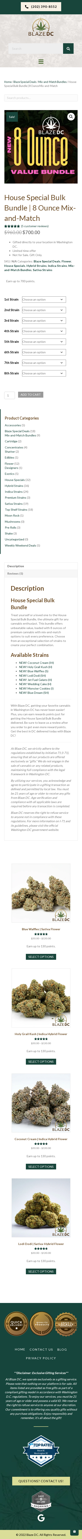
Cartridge (11, 441)
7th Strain (11, 362)
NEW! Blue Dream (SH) (34, 692)
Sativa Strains (42, 270)
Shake (9, 533)
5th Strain (11, 341)
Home (8, 82)
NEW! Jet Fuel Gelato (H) (35, 680)
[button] (41, 6)
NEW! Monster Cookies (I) (36, 688)
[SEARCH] (68, 48)
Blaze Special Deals (24, 82)
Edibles (9, 457)
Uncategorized (14, 539)
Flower (66, 261)
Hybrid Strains (36, 265)
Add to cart (31, 394)
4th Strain (11, 331)
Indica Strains (57, 265)
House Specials (14, 265)
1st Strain (11, 299)
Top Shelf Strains (16, 509)
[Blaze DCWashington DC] (41, 1466)
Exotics (10, 473)
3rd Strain (11, 320)
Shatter (10, 451)
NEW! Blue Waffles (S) (33, 671)
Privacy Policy (41, 1358)
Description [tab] (15, 566)
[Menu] (41, 61)
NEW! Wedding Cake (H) (35, 684)
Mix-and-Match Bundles (52, 82)
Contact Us (41, 1349)
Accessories (13, 425)
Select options (41, 956)
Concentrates (14, 447)
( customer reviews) (35, 226)
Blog (62, 1349)
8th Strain (11, 373)
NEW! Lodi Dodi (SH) (32, 675)
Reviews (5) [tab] (15, 573)
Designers (11, 468)
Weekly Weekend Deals (20, 545)
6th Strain (11, 352)
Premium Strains (15, 497)
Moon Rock (12, 515)
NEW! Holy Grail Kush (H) (35, 667)
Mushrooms (12, 521)
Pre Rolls (10, 527)
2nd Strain (11, 310)
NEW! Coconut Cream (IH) (36, 662)
